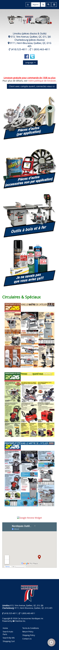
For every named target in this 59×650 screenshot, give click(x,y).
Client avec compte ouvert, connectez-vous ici (32, 86)
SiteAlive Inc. (20, 621)
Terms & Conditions (30, 628)
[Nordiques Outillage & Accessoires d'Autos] (29, 18)
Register (36, 5)
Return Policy (27, 631)
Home (5, 628)
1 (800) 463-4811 (41, 49)
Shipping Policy (28, 635)
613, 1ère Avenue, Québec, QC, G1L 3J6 (31, 36)
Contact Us (27, 638)
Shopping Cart (9, 641)
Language (29, 62)
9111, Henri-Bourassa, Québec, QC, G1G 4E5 (30, 44)
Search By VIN (9, 638)
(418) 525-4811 (19, 49)
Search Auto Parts (8, 632)
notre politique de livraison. (42, 80)
